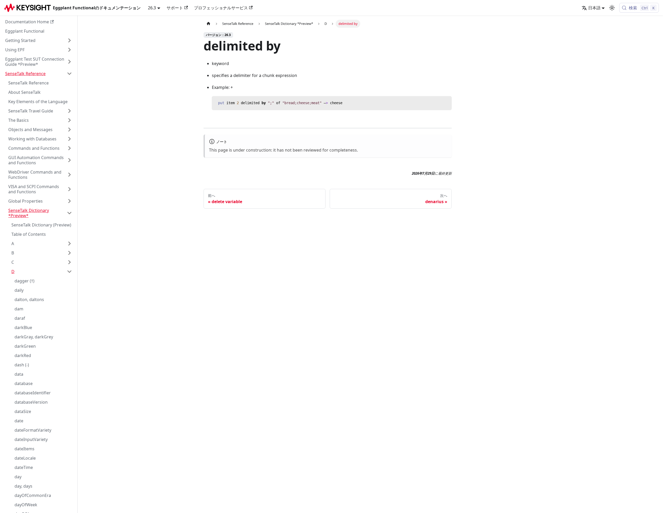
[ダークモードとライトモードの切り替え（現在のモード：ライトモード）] (612, 8)
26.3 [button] (152, 8)
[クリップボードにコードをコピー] (445, 102)
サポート (175, 8)
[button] (38, 40)
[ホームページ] (208, 24)
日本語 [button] (594, 8)
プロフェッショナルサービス (221, 8)
